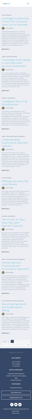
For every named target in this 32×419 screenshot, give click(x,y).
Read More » (6, 49)
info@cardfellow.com (16, 397)
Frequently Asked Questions (16, 373)
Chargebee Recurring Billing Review (14, 103)
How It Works (16, 361)
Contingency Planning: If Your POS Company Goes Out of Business (15, 21)
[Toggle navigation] (27, 3)
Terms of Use (15, 413)
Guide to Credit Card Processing (16, 376)
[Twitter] (16, 404)
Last (28, 344)
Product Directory (16, 380)
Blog (16, 378)
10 (19, 344)
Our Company (16, 364)
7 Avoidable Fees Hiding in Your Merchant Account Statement (16, 63)
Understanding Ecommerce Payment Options (15, 142)
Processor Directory (16, 387)
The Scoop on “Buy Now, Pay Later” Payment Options (13, 222)
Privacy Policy (15, 411)
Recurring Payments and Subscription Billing (14, 307)
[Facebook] (12, 404)
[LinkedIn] (20, 404)
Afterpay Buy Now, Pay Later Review (15, 183)
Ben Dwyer (10, 28)
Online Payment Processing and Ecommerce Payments (15, 265)
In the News (16, 366)
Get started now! (16, 392)
